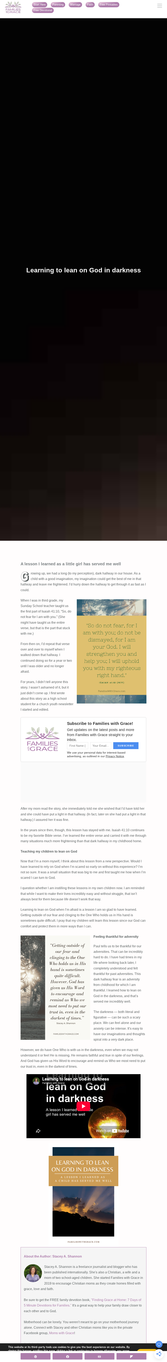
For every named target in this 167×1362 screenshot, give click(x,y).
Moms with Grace (61, 1333)
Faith (90, 4)
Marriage (75, 4)
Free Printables (109, 4)
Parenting (58, 4)
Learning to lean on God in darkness (83, 270)
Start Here (40, 4)
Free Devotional (43, 10)
